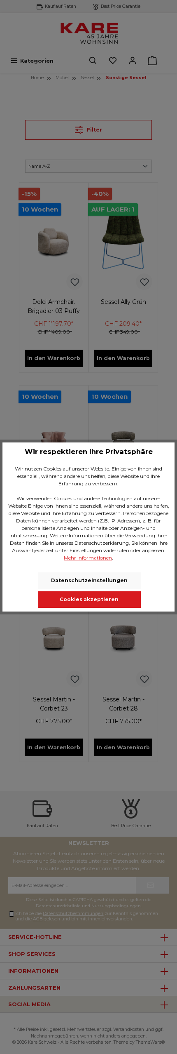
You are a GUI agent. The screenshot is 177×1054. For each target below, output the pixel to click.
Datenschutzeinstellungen (89, 580)
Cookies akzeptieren (89, 599)
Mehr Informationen (88, 558)
